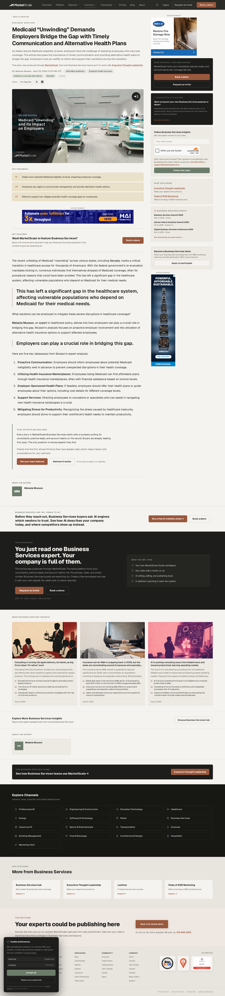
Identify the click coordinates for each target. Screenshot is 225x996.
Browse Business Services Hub (194, 720)
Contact (132, 961)
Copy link (27, 82)
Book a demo (133, 240)
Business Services (23, 23)
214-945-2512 (196, 162)
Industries (89, 5)
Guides (104, 973)
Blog (132, 5)
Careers (132, 969)
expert (43, 322)
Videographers (107, 965)
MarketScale (51, 65)
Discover (72, 5)
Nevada (115, 260)
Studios (78, 969)
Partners (132, 973)
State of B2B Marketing (166, 196)
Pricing (122, 5)
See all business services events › (168, 237)
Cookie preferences (205, 992)
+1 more (62, 76)
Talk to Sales (134, 965)
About (142, 5)
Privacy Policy (163, 992)
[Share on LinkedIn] (42, 82)
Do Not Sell (191, 992)
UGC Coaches (107, 969)
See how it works (62, 461)
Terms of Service (177, 992)
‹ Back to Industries (20, 16)
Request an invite (183, 5)
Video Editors (107, 961)
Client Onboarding (82, 977)
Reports (78, 965)
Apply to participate (182, 263)
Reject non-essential (31, 980)
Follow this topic (181, 170)
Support (132, 981)
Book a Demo (134, 977)
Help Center (79, 981)
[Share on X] (37, 82)
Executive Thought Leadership (127, 65)
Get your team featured (32, 461)
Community (106, 5)
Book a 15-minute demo (152, 924)
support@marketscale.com (166, 164)
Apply (104, 977)
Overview (47, 5)
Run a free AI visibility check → (168, 518)
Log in (166, 5)
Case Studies (80, 961)
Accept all (31, 972)
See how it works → (162, 120)
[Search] (157, 4)
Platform (60, 5)
